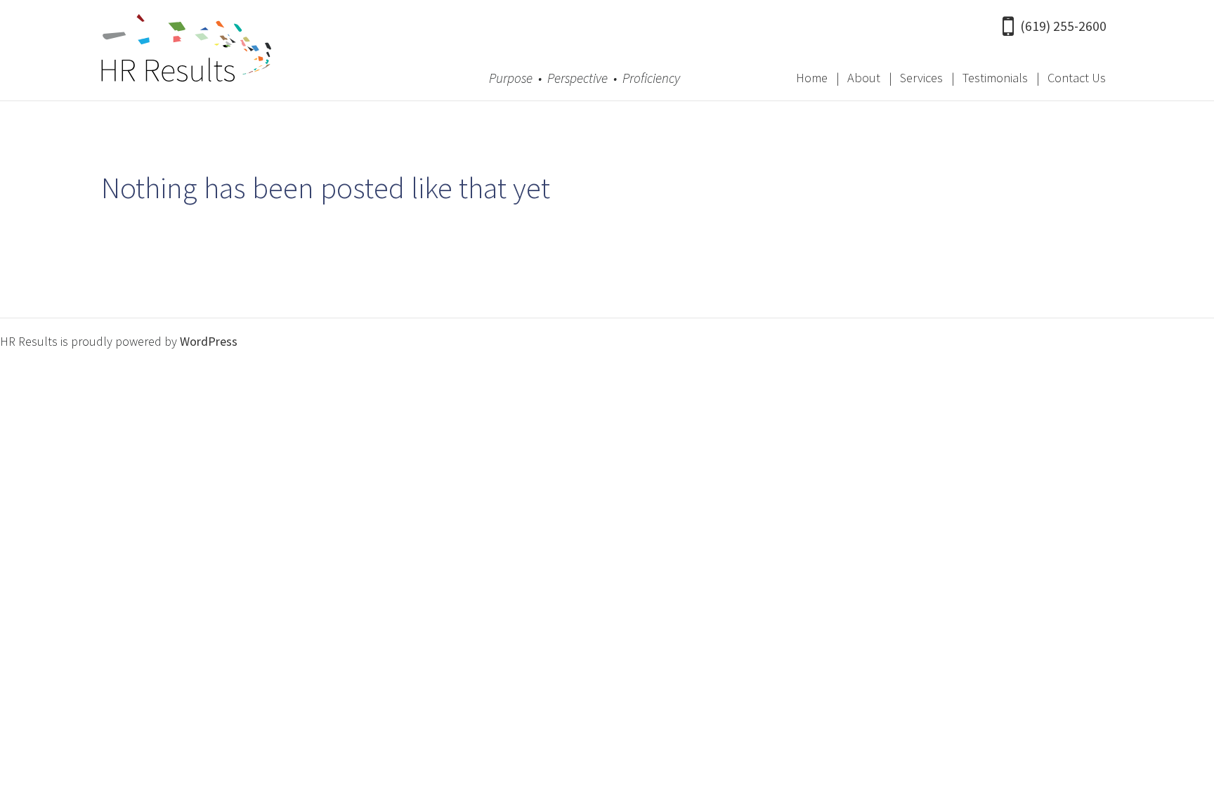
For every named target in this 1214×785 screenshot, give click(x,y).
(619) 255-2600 (1063, 26)
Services (921, 78)
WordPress (208, 341)
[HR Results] (186, 52)
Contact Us (1076, 78)
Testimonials (995, 78)
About (863, 78)
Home (812, 78)
